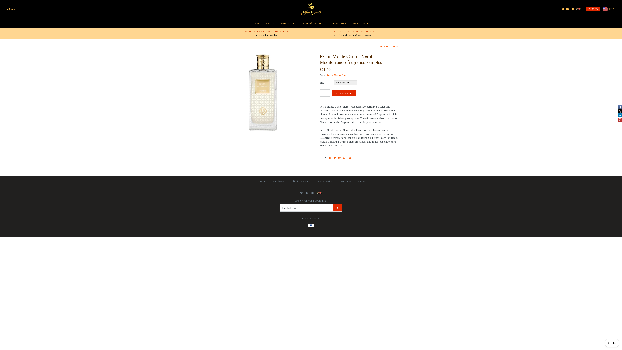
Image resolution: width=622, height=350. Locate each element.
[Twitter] (563, 9)
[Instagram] (572, 9)
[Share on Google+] (345, 158)
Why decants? (279, 181)
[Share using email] (350, 158)
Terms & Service (324, 181)
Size (322, 82)
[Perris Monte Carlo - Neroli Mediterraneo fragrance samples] (263, 55)
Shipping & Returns (301, 181)
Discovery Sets (338, 23)
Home (256, 23)
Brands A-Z (287, 23)
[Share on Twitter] (335, 158)
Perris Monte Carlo (337, 75)
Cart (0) (593, 9)
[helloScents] (311, 5)
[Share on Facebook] (330, 158)
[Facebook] (567, 9)
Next (395, 46)
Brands (270, 23)
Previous (385, 46)
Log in (365, 23)
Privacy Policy (345, 181)
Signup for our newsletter (311, 201)
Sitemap (362, 181)
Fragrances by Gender (312, 23)
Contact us (261, 181)
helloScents (314, 218)
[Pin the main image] (339, 158)
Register (356, 23)
